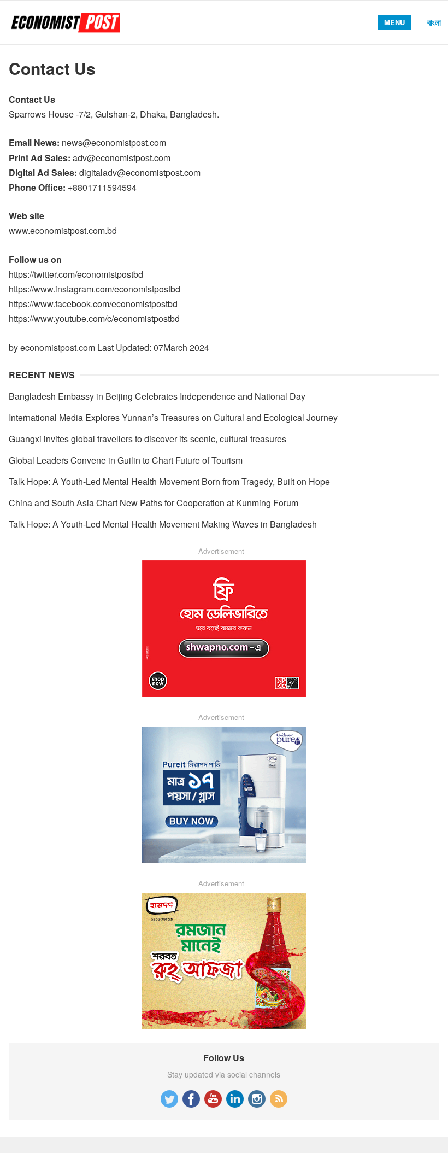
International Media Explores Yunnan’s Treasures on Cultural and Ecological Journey (173, 417)
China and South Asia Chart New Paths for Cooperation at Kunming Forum (153, 502)
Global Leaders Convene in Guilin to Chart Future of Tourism (126, 460)
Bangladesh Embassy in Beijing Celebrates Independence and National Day (157, 396)
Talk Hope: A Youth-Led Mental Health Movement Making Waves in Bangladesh (163, 524)
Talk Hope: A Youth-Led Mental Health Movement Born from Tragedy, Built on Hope (169, 481)
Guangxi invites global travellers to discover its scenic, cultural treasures (147, 438)
